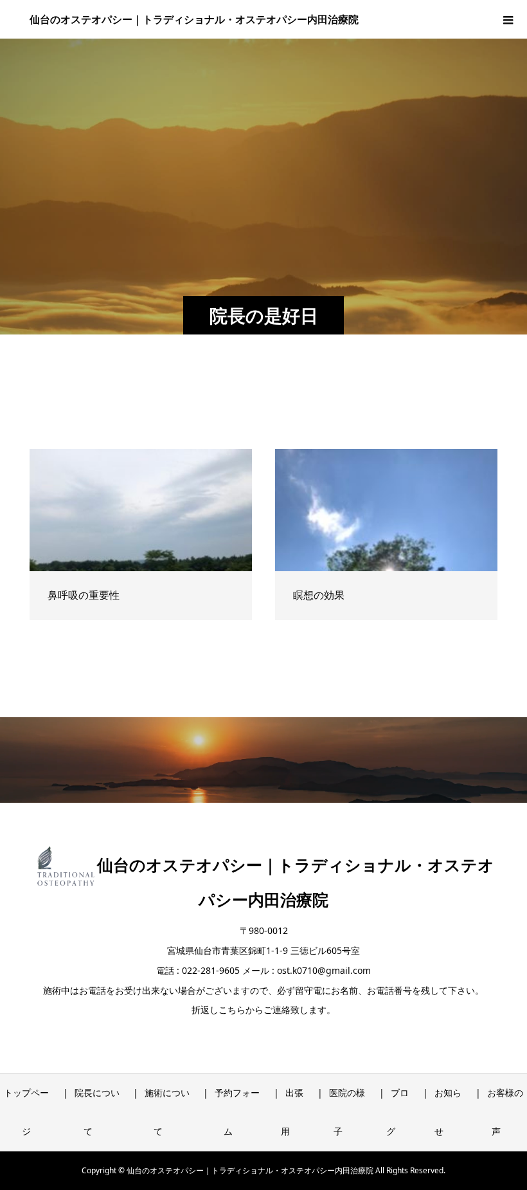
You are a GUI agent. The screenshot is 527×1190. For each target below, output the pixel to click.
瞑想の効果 (318, 595)
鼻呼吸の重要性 (84, 595)
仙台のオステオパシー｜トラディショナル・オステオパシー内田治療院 (194, 19)
